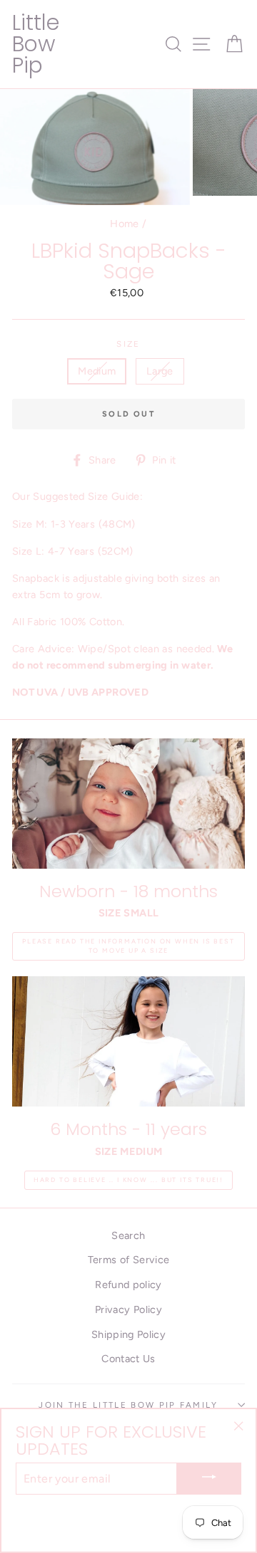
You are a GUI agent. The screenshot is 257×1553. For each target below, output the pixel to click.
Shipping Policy (128, 1334)
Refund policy (128, 1284)
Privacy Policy (128, 1309)
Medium (97, 371)
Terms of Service (129, 1259)
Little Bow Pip (35, 43)
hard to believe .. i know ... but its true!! (128, 1179)
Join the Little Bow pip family (128, 1405)
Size (128, 344)
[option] (96, 147)
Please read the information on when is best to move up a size (128, 945)
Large (159, 371)
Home (124, 223)
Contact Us (128, 1358)
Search (128, 1235)
